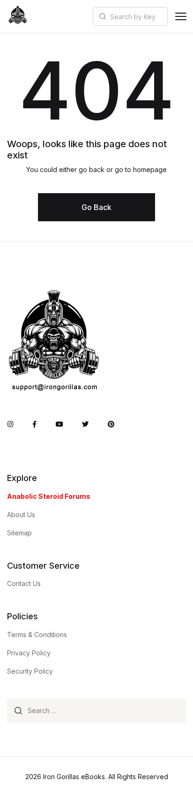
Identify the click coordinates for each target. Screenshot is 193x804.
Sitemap (19, 533)
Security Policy (30, 671)
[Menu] (180, 16)
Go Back (96, 207)
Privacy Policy (29, 653)
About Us (21, 514)
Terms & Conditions (37, 635)
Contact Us (24, 583)
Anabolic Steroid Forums (48, 496)
